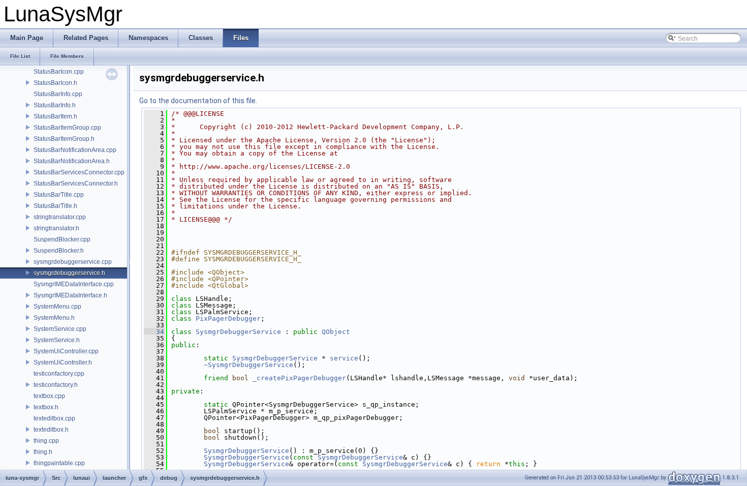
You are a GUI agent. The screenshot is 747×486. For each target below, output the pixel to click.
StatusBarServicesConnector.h (76, 183)
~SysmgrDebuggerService (248, 365)
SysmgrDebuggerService (238, 332)
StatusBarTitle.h (55, 205)
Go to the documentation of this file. (198, 101)
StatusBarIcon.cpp (59, 71)
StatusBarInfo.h (55, 105)
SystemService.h (57, 340)
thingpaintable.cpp (59, 463)
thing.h (43, 451)
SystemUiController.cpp (66, 351)
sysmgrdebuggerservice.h (69, 273)
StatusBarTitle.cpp (59, 194)
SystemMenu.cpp (57, 306)
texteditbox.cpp (54, 418)
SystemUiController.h (63, 362)
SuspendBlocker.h (59, 250)
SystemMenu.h (54, 317)
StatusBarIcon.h (55, 82)
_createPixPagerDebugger (299, 378)
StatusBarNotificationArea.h (72, 161)
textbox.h (46, 407)
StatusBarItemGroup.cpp (67, 127)
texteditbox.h (51, 429)
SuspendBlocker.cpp (62, 239)
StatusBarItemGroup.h (64, 138)
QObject (336, 332)
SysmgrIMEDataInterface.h (70, 295)
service (344, 358)
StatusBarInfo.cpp (58, 94)
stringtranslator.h (56, 228)
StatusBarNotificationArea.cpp (75, 150)
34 (154, 332)
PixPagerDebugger (228, 318)
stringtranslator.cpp (60, 217)
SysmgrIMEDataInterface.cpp (74, 284)
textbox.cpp (49, 396)
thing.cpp (46, 440)
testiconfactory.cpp (59, 373)
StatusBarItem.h (55, 116)
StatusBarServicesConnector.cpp (79, 172)
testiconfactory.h (56, 384)
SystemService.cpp (60, 328)
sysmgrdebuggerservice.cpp (73, 261)
